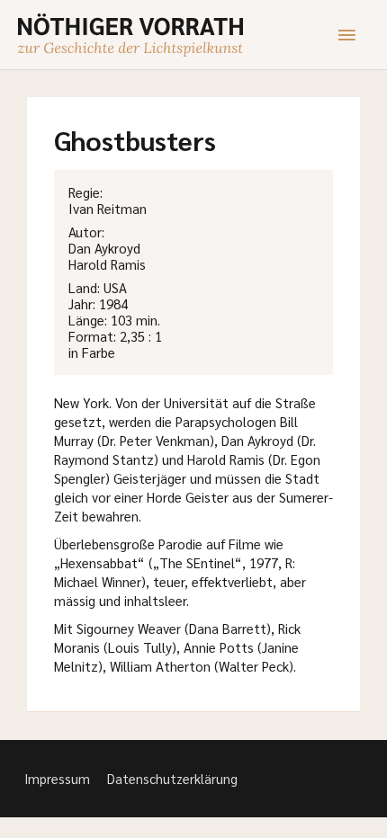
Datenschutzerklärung (172, 778)
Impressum (57, 778)
